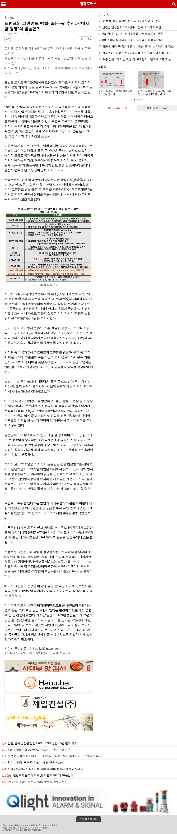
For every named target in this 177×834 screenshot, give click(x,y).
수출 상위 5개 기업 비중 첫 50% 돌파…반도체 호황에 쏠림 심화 (138, 59)
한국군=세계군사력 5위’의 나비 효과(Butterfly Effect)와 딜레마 (42, 768)
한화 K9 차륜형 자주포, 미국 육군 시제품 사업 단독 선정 (135, 52)
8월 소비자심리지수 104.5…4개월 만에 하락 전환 (131, 40)
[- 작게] (82, 39)
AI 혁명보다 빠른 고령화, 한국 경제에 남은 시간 (36, 781)
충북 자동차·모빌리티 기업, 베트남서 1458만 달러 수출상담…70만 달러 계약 (51, 756)
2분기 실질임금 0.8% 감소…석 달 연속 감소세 (33, 762)
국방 (12, 17)
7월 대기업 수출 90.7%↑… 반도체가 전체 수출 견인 (36, 749)
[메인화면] (88, 4)
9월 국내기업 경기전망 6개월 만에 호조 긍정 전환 (131, 33)
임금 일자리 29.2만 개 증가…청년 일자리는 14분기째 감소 (136, 46)
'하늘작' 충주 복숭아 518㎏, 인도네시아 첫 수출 (129, 20)
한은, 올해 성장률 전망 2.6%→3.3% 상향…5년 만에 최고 (39, 743)
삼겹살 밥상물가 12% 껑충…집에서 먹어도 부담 (130, 27)
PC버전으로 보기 (88, 819)
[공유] (7, 39)
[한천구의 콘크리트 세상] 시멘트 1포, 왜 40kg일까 (37, 775)
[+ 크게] (89, 39)
